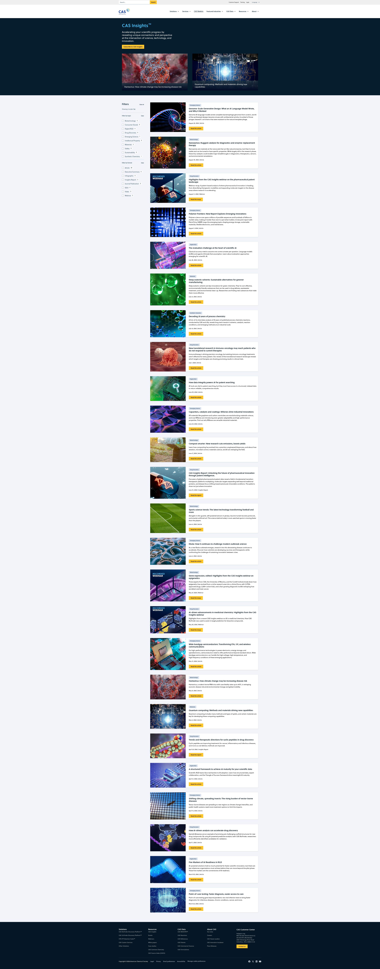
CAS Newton (198, 11)
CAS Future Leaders (213, 939)
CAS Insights (152, 932)
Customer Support (234, 2)
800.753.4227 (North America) (246, 936)
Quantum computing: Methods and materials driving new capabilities (221, 85)
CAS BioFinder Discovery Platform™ (130, 932)
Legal (152, 961)
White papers (152, 942)
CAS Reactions (182, 935)
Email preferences (169, 961)
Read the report (196, 495)
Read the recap (196, 199)
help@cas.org (241, 934)
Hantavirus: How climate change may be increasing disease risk (152, 86)
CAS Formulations (183, 950)
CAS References (183, 939)
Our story (210, 932)
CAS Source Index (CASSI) (156, 953)
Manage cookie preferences (196, 961)
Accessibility (181, 961)
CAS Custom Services (125, 942)
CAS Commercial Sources (186, 946)
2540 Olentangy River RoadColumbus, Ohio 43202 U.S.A (246, 941)
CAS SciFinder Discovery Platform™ (130, 935)
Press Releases (211, 946)
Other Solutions (124, 946)
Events (150, 935)
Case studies (152, 946)
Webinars (151, 939)
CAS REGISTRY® (183, 932)
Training (242, 2)
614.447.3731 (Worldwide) (244, 938)
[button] (256, 2)
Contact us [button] (242, 946)
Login (247, 2)
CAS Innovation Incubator (215, 942)
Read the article (196, 128)
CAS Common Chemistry (156, 950)
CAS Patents (181, 942)
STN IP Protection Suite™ (127, 939)
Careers (209, 935)
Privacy (158, 961)
